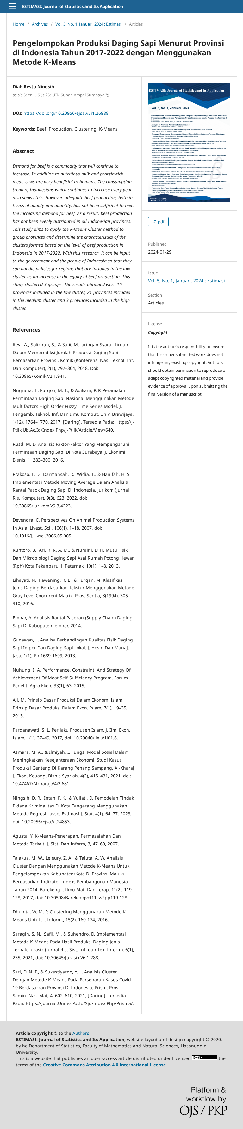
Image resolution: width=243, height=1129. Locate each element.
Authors (80, 1033)
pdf (160, 221)
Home (18, 24)
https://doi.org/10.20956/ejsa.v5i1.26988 (66, 113)
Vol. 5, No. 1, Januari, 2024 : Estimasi (88, 24)
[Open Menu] (12, 6)
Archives (40, 24)
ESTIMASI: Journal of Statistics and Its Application (72, 6)
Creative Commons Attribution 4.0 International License (104, 1065)
